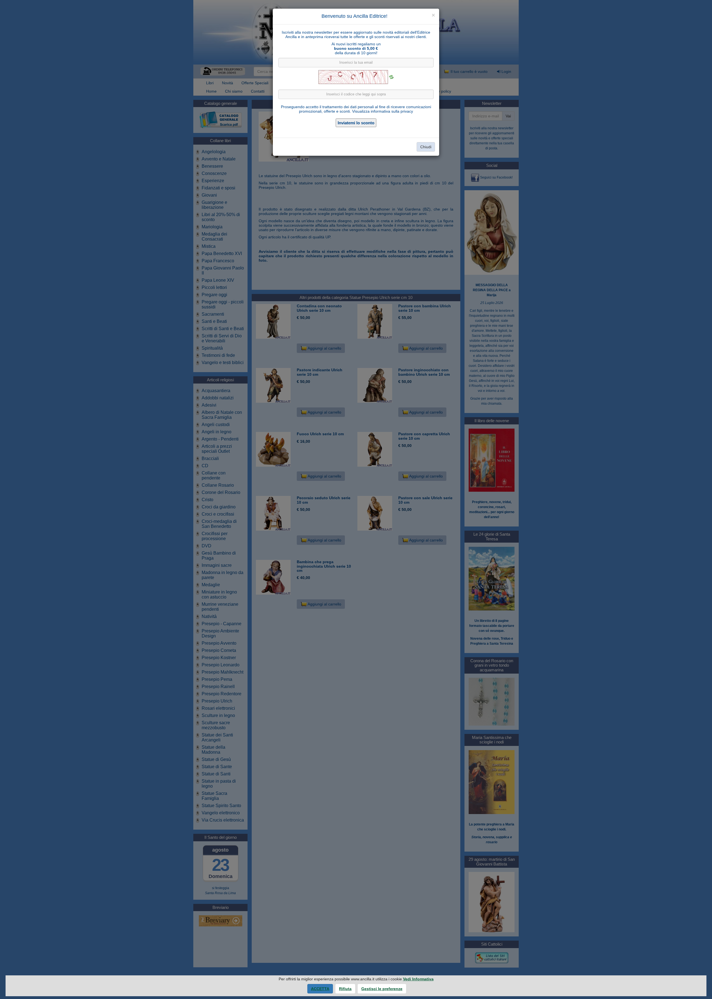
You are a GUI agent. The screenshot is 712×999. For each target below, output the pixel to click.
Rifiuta (345, 988)
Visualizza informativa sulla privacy (382, 111)
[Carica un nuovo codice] (391, 77)
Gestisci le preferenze (381, 988)
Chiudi (425, 147)
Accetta (320, 988)
